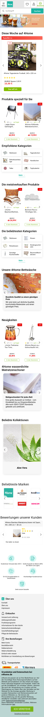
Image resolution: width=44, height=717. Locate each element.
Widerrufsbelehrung (9, 651)
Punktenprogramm (8, 623)
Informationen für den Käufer (12, 625)
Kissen (32, 238)
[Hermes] (28, 667)
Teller (11, 168)
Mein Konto (6, 643)
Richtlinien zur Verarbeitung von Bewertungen (18, 656)
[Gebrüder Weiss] (16, 667)
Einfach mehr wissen (9, 654)
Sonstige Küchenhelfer (14, 253)
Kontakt (4, 603)
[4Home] (8, 492)
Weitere (39, 498)
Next (41, 65)
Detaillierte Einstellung (22, 714)
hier (13, 704)
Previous (3, 65)
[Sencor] (35, 503)
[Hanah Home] (8, 503)
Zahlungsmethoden (9, 620)
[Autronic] (22, 492)
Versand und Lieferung (10, 617)
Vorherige (5, 498)
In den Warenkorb (11, 139)
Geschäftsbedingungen (10, 631)
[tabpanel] (22, 21)
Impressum (6, 608)
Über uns (5, 605)
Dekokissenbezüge (15, 160)
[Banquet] (22, 503)
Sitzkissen (13, 153)
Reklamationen (7, 648)
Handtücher (34, 161)
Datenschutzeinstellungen (15, 701)
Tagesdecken (35, 153)
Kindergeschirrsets (35, 246)
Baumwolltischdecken (35, 253)
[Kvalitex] (35, 492)
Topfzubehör (34, 168)
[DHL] (7, 667)
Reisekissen (13, 246)
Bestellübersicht (7, 645)
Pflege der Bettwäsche (10, 634)
